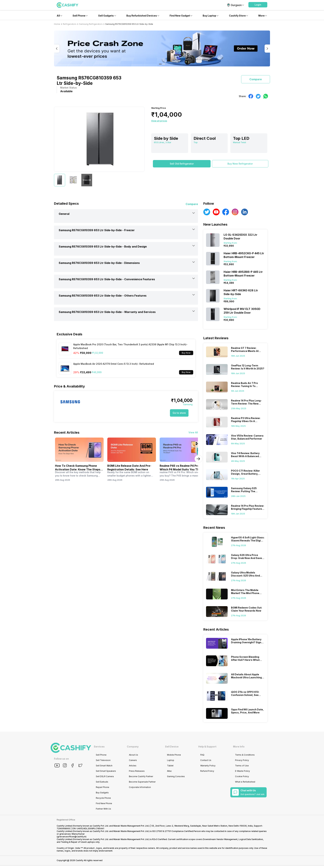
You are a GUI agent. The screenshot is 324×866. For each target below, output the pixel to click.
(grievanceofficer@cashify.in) (71, 836)
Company (133, 746)
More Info (239, 746)
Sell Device (172, 746)
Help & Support (207, 746)
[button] (257, 4)
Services (99, 746)
